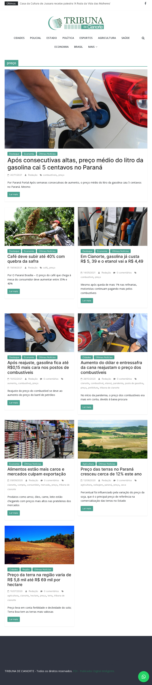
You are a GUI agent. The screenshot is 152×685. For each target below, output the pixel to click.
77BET (47, 660)
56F (28, 660)
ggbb (102, 664)
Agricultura (107, 38)
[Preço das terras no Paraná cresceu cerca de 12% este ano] (112, 439)
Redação (33, 175)
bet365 (46, 664)
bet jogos (126, 660)
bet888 (115, 660)
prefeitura (93, 387)
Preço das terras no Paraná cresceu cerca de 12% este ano (111, 471)
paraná (108, 484)
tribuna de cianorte (109, 387)
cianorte (85, 383)
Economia (61, 46)
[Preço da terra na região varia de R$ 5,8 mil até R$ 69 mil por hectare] (39, 544)
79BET (55, 660)
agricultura (86, 484)
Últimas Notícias (47, 153)
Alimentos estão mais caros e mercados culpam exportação (36, 471)
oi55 (59, 664)
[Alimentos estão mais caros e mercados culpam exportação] (39, 439)
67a (54, 664)
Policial (35, 38)
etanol (108, 383)
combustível (87, 277)
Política (68, 38)
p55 (65, 664)
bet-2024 (137, 660)
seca (123, 484)
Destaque (14, 153)
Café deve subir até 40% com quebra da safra (36, 259)
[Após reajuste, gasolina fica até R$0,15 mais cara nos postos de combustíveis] (39, 332)
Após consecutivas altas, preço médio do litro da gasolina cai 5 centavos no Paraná (75, 163)
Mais (91, 46)
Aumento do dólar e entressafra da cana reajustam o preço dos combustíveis (111, 367)
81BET (63, 660)
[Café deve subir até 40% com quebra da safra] (39, 226)
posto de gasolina (134, 383)
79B (34, 660)
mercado (45, 484)
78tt (76, 660)
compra (21, 484)
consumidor (33, 484)
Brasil (78, 46)
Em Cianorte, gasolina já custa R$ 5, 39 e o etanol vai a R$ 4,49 (112, 261)
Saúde (125, 38)
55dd (107, 660)
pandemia (118, 383)
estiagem (98, 484)
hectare (34, 595)
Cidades (19, 38)
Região (26, 569)
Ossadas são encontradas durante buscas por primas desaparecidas (61, 3)
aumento (11, 383)
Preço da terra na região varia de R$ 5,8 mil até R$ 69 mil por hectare (39, 579)
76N (70, 660)
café (45, 267)
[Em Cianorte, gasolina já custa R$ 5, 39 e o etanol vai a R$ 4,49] (112, 226)
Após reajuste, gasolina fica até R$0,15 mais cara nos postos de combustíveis (38, 367)
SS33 (22, 660)
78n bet (87, 664)
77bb (95, 664)
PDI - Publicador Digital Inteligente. (94, 671)
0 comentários (124, 272)
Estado (52, 38)
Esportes (86, 38)
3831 (40, 660)
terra (50, 595)
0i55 (79, 664)
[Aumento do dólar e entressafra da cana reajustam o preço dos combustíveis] (112, 332)
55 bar (72, 664)
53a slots (111, 664)
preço (61, 175)
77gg (100, 660)
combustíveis (50, 175)
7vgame (92, 660)
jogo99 (83, 660)
